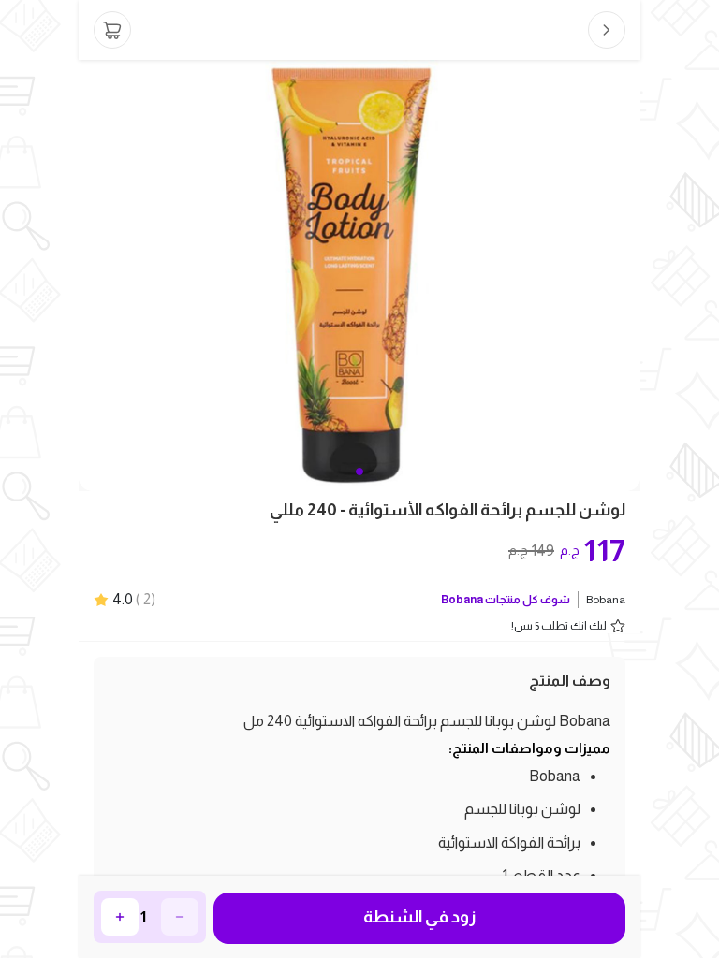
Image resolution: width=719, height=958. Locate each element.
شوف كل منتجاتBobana (505, 599)
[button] (359, 471)
